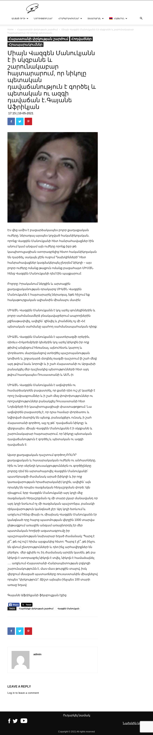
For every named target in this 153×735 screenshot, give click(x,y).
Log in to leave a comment (23, 692)
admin (37, 654)
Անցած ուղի (19, 18)
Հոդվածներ (81, 39)
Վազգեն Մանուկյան (68, 608)
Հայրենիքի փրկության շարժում (36, 608)
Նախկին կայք (134, 723)
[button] (141, 18)
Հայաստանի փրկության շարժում (37, 29)
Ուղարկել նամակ (76, 715)
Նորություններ (43, 18)
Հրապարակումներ (68, 18)
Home (10, 29)
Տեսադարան (94, 18)
